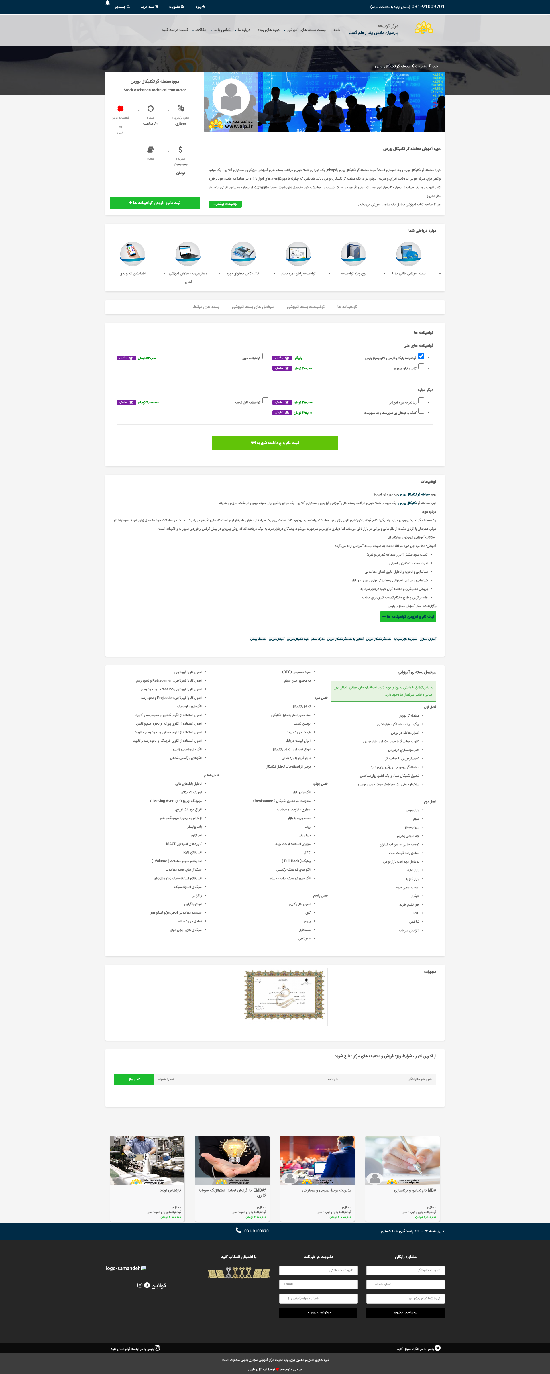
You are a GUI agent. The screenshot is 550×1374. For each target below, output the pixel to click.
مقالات (200, 30)
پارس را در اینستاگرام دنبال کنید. (132, 1349)
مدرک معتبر (318, 639)
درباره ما (244, 30)
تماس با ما (222, 30)
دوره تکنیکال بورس (298, 639)
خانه (336, 30)
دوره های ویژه (269, 30)
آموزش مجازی (428, 639)
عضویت (175, 7)
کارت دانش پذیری (345, 368)
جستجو (121, 7)
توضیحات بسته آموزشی (306, 307)
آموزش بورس (276, 639)
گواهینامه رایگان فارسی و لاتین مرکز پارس (345, 358)
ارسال (132, 1079)
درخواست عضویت (318, 1312)
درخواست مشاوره (405, 1312)
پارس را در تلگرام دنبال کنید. (415, 1349)
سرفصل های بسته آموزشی (253, 307)
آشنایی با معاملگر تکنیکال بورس (345, 639)
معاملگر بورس (258, 639)
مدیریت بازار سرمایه (405, 639)
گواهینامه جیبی (189, 358)
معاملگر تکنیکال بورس (378, 639)
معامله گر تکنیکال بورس (414, 494)
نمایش (279, 358)
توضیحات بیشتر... (225, 204)
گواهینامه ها (347, 307)
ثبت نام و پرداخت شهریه (277, 443)
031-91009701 (428, 7)
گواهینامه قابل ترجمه (189, 402)
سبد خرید (148, 7)
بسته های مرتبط (206, 307)
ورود (199, 7)
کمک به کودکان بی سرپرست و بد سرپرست (345, 413)
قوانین (159, 1285)
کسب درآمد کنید (175, 30)
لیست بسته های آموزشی (306, 30)
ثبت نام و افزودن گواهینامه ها (156, 203)
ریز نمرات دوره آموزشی (345, 402)
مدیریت (421, 66)
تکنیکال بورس (407, 503)
